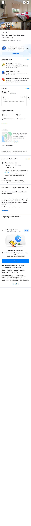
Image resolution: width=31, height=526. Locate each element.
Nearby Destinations (7, 145)
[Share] (28, 2)
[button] (7, 137)
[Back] (3, 2)
